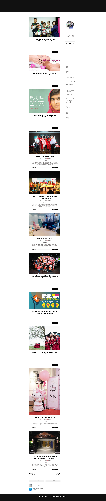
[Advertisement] (53, 6)
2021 (66, 65)
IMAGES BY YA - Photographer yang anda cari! (45, 353)
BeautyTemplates (36, 499)
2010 (66, 117)
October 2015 (68, 102)
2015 (66, 72)
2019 (66, 67)
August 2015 (68, 105)
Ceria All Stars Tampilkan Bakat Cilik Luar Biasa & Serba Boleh (45, 277)
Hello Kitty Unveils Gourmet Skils (45, 417)
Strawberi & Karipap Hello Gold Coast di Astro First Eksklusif (44, 197)
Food (58, 13)
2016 (66, 71)
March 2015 (67, 111)
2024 (66, 61)
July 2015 (67, 106)
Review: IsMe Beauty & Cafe (44, 238)
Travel (51, 13)
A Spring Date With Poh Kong (45, 156)
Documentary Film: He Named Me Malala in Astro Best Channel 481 (44, 116)
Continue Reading (55, 167)
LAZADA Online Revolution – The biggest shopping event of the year (44, 312)
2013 (66, 113)
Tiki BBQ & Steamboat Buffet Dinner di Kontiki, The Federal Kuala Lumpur (45, 457)
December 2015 (68, 73)
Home (44, 13)
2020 (66, 66)
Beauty (54, 13)
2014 (66, 112)
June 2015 (67, 107)
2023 (66, 62)
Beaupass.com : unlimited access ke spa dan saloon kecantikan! (45, 74)
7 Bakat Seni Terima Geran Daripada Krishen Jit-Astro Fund (45, 40)
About (47, 13)
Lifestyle (61, 13)
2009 (66, 118)
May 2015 (67, 108)
